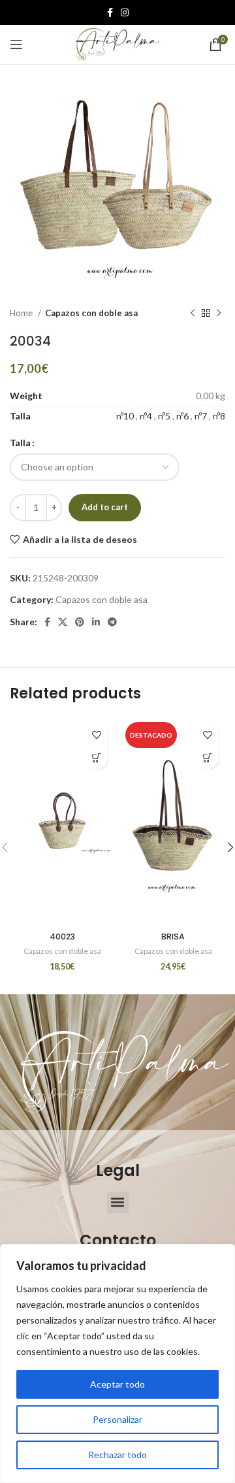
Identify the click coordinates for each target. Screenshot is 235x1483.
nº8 (219, 415)
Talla (20, 442)
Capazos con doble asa (91, 313)
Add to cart (105, 507)
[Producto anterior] (192, 313)
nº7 (201, 415)
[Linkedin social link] (96, 621)
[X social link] (62, 621)
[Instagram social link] (125, 12)
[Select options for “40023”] (96, 758)
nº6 (182, 415)
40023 (62, 936)
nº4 (146, 415)
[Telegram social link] (112, 621)
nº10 (125, 415)
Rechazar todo (117, 1454)
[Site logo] (117, 43)
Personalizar (117, 1419)
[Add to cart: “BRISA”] (207, 758)
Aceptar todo (117, 1384)
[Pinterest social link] (79, 621)
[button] (118, 1202)
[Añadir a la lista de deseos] (96, 735)
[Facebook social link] (110, 12)
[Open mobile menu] (16, 44)
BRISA (173, 936)
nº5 (164, 415)
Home (22, 313)
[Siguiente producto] (218, 313)
